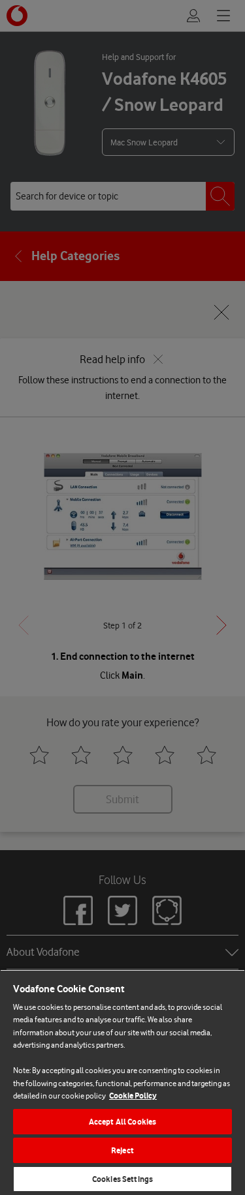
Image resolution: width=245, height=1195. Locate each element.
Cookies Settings (122, 1179)
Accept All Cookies (122, 1122)
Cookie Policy (133, 1095)
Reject (122, 1150)
